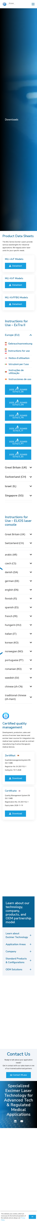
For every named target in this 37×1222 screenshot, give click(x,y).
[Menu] (33, 4)
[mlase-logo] (9, 4)
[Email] (21, 1121)
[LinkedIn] (15, 1121)
